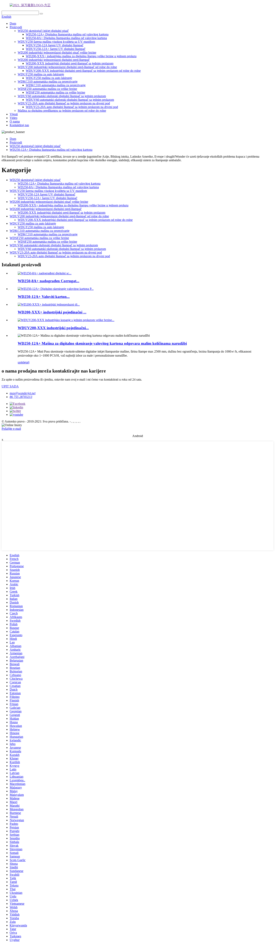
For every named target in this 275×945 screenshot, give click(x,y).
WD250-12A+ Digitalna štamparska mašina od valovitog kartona (67, 34)
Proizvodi (16, 27)
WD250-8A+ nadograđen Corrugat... (48, 281)
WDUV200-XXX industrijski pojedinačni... (53, 328)
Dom (13, 23)
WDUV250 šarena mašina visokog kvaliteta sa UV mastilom (56, 41)
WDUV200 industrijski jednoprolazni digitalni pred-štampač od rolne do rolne (67, 67)
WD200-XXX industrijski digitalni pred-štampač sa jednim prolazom (69, 63)
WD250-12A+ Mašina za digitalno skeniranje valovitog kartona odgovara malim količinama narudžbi (102, 343)
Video (13, 118)
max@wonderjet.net (22, 393)
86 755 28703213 (21, 397)
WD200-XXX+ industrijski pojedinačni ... (52, 312)
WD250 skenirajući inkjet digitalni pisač (43, 30)
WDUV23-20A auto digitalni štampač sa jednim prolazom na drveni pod (64, 103)
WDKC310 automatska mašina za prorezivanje (48, 81)
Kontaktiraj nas (19, 125)
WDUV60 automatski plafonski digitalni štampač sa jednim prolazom (62, 96)
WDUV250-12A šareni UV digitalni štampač (54, 45)
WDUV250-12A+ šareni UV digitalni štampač (55, 49)
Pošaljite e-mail (11, 428)
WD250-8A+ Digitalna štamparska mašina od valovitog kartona (66, 38)
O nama (15, 121)
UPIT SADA (10, 386)
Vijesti (14, 114)
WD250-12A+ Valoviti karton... (44, 297)
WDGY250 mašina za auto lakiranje (41, 74)
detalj (26, 362)
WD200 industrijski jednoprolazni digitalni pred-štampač (54, 59)
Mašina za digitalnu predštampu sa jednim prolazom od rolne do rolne (62, 110)
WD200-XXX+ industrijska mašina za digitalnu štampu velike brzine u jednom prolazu (81, 56)
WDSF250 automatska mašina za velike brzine (47, 89)
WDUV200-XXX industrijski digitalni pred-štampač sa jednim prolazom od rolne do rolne (83, 70)
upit (20, 362)
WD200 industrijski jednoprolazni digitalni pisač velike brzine (57, 52)
